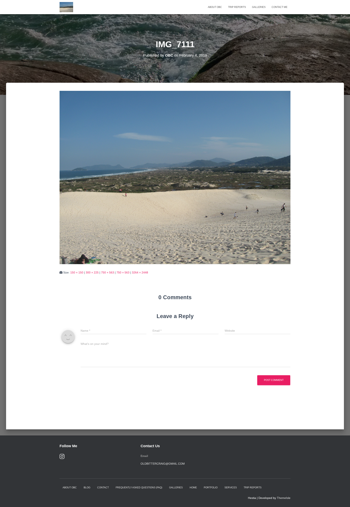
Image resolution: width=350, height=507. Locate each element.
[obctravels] (66, 7)
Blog (87, 487)
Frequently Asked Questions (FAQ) (139, 487)
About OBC (215, 7)
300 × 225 (92, 272)
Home (193, 487)
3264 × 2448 (140, 272)
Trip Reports (237, 7)
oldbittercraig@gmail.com (163, 463)
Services (230, 487)
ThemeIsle (283, 497)
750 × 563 (107, 272)
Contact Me (279, 7)
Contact (103, 487)
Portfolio (211, 487)
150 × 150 (76, 272)
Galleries (259, 7)
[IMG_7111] (175, 177)
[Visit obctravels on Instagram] (62, 457)
